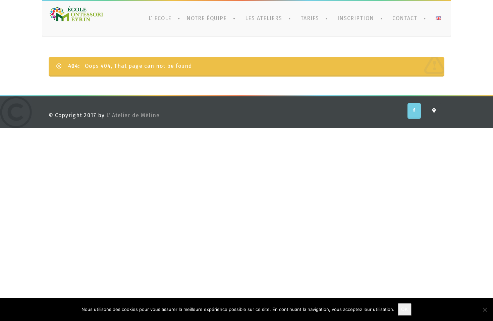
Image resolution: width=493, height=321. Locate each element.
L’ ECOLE (160, 18)
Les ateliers (263, 18)
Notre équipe (206, 18)
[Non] (484, 309)
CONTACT (404, 18)
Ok (404, 309)
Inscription (355, 18)
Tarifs (309, 18)
